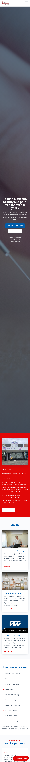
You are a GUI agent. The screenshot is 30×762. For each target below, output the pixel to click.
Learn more (7, 566)
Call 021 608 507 (15, 231)
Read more (7, 510)
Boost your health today (15, 225)
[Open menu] (26, 3)
